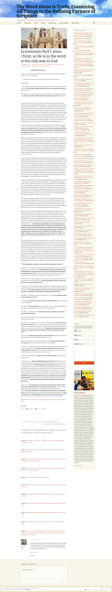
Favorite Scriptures (63, 23)
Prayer (35, 23)
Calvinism (43, 23)
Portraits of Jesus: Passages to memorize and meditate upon (40, 422)
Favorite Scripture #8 (79, 50)
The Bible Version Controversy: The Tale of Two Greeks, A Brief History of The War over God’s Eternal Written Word (83, 170)
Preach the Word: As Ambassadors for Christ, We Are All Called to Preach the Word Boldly (83, 303)
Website (76, 339)
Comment (61, 580)
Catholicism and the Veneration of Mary (54, 424)
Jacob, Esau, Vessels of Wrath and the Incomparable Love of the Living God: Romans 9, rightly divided (83, 60)
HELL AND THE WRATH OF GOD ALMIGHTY (83, 226)
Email (77, 335)
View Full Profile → (78, 466)
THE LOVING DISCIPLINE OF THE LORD (82, 222)
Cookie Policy (27, 589)
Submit (84, 363)
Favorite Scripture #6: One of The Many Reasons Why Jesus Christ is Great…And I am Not (83, 177)
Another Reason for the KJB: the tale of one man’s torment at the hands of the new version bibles (84, 84)
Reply (33, 555)
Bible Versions (27, 23)
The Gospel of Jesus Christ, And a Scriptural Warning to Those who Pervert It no (83, 134)
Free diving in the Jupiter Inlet (81, 75)
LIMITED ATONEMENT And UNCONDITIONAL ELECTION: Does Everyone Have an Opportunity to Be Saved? (83, 187)
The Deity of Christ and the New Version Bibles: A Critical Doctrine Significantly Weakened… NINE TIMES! (83, 34)
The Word (18, 23)
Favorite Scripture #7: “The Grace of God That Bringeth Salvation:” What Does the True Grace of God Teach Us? (83, 139)
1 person (36, 552)
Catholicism (36, 64)
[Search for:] (94, 23)
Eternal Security (52, 23)
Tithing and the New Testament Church (83, 145)
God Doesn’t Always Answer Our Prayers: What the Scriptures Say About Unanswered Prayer (83, 128)
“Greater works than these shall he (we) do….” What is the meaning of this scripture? (83, 204)
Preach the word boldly (44, 66)
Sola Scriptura (79, 393)
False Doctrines (75, 23)
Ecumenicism (43, 64)
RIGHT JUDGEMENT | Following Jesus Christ (37, 477)
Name (77, 331)
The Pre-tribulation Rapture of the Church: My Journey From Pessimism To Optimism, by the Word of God (84, 94)
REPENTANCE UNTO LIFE (79, 38)
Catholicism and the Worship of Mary (35, 399)
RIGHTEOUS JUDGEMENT (79, 158)
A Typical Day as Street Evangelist (82, 46)
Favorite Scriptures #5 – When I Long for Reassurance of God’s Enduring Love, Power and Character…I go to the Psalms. (83, 249)
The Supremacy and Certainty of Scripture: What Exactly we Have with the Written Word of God (84, 115)
